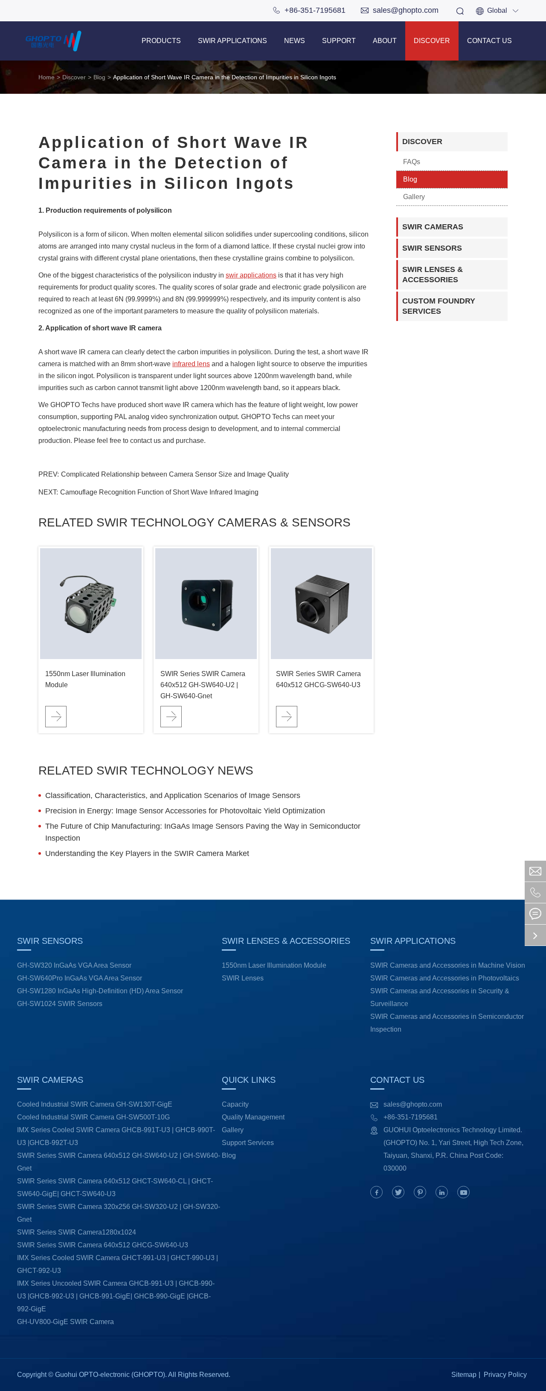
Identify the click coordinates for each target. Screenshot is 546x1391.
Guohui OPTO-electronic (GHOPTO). (111, 1374)
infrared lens (191, 363)
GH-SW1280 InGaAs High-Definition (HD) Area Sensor (100, 991)
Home (46, 77)
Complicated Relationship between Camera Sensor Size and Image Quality (175, 474)
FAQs (411, 161)
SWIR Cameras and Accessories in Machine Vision (447, 965)
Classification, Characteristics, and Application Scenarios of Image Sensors (172, 795)
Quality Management (253, 1117)
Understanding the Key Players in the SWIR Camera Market (147, 853)
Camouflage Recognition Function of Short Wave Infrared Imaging (159, 492)
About (385, 40)
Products (161, 40)
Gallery (414, 196)
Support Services (248, 1142)
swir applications (251, 275)
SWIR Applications (232, 40)
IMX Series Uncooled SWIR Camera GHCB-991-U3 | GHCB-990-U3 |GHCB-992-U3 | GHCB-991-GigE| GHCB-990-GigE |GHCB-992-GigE (116, 1296)
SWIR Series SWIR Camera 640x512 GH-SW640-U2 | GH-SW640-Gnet (202, 685)
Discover (432, 40)
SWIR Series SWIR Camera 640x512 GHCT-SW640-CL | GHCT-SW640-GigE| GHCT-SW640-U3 (115, 1187)
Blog (99, 77)
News (294, 40)
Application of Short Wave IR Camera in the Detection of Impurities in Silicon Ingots (224, 77)
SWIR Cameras (432, 227)
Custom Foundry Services (438, 306)
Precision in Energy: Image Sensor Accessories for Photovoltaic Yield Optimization (185, 811)
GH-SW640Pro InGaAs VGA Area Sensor (79, 978)
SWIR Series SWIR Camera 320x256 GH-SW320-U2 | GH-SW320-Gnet (118, 1213)
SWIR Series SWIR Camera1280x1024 (76, 1232)
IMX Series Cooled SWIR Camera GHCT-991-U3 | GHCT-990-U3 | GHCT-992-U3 (117, 1264)
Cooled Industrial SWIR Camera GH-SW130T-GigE (94, 1104)
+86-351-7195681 (309, 10)
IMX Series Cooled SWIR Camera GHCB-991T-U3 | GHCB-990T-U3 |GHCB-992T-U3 (116, 1136)
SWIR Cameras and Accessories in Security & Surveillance (439, 997)
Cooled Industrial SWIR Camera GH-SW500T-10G (93, 1117)
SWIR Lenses (243, 978)
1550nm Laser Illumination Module (85, 679)
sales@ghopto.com (400, 10)
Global (497, 10)
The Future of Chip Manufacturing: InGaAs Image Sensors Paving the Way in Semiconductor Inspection (202, 832)
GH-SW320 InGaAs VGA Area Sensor (74, 965)
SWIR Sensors (432, 248)
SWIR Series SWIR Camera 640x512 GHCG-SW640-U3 (318, 679)
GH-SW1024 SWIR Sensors (59, 1003)
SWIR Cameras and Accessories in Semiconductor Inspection (447, 1023)
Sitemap (463, 1374)
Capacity (235, 1104)
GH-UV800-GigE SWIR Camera (65, 1321)
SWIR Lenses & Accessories (432, 274)
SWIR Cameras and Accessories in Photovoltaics (444, 978)
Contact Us (489, 40)
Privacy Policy (505, 1374)
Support (339, 40)
